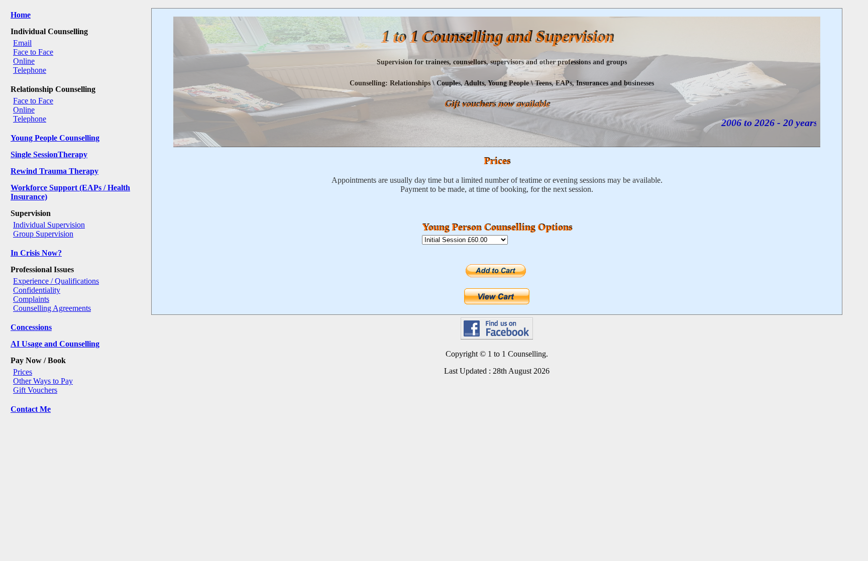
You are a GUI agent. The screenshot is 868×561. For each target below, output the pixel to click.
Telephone (29, 70)
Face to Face (33, 52)
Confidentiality (36, 290)
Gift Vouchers (35, 390)
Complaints (31, 299)
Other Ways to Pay (43, 381)
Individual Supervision (49, 224)
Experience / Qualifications (56, 281)
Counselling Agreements (52, 308)
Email (22, 43)
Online (24, 61)
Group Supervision (43, 234)
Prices (22, 372)
